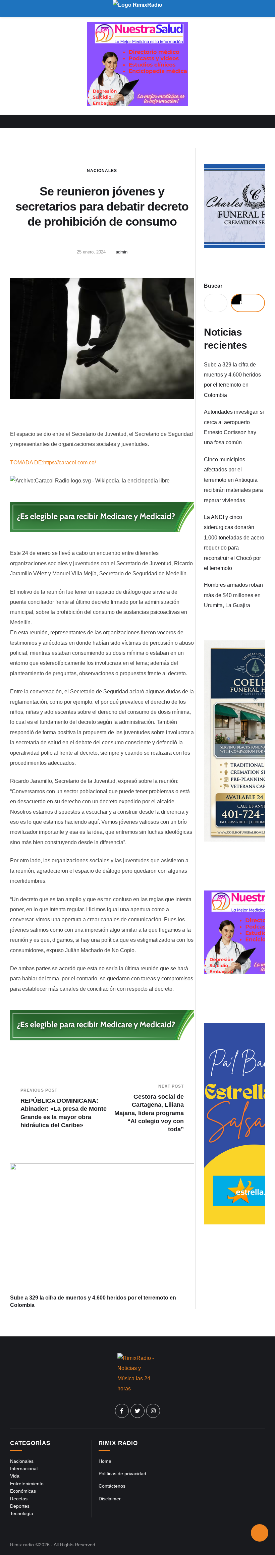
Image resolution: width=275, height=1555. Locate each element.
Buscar (213, 286)
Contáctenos (112, 1486)
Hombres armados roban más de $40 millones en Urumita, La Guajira (233, 595)
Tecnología (21, 1513)
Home (105, 1461)
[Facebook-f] (122, 1411)
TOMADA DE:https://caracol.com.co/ (53, 462)
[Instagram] (153, 1411)
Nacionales (102, 170)
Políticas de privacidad (122, 1473)
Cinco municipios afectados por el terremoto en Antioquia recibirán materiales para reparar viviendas (233, 480)
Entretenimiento (27, 1483)
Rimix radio (22, 1544)
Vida (14, 1476)
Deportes (20, 1506)
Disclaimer (110, 1498)
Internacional (24, 1468)
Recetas (19, 1498)
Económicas (23, 1491)
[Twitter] (137, 1411)
